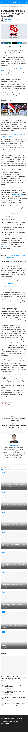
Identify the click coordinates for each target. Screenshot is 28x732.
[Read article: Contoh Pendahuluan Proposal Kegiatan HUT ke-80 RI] (14, 500)
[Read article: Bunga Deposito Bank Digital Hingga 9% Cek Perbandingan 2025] (14, 480)
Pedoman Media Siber (13, 721)
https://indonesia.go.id (9, 286)
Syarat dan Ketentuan (5, 723)
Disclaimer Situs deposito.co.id (16, 718)
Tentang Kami (13, 723)
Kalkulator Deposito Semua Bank (14, 720)
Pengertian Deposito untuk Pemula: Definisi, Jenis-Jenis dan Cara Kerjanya (15, 704)
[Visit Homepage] (14, 2)
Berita (3, 472)
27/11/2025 (5, 647)
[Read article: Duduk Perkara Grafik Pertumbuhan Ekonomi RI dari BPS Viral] (14, 540)
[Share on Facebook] (3, 43)
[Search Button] (26, 2)
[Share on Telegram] (19, 43)
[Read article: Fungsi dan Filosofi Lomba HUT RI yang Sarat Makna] (14, 640)
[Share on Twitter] (14, 43)
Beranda (2, 6)
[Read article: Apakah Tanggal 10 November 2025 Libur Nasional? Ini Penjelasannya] (14, 520)
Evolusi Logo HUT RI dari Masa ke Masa (12, 626)
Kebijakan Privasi (4, 721)
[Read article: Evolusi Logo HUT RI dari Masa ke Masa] (14, 620)
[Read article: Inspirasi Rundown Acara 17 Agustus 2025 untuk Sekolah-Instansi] (14, 580)
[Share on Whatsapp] (8, 43)
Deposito (7, 718)
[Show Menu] (1, 2)
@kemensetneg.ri (6, 246)
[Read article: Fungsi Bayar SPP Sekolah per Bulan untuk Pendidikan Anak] (14, 600)
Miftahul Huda (8, 19)
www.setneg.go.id (18, 194)
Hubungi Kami (4, 720)
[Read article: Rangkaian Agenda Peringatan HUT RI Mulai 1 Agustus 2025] (14, 560)
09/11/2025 (5, 527)
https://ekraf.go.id (8, 289)
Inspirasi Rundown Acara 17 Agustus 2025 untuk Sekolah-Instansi (12, 585)
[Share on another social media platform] (24, 43)
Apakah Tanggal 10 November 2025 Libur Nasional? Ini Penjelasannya (12, 525)
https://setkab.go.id (9, 283)
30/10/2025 (16, 19)
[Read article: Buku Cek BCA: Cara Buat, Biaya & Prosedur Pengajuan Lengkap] (14, 665)
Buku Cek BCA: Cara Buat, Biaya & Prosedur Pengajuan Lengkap (11, 678)
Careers (2, 718)
